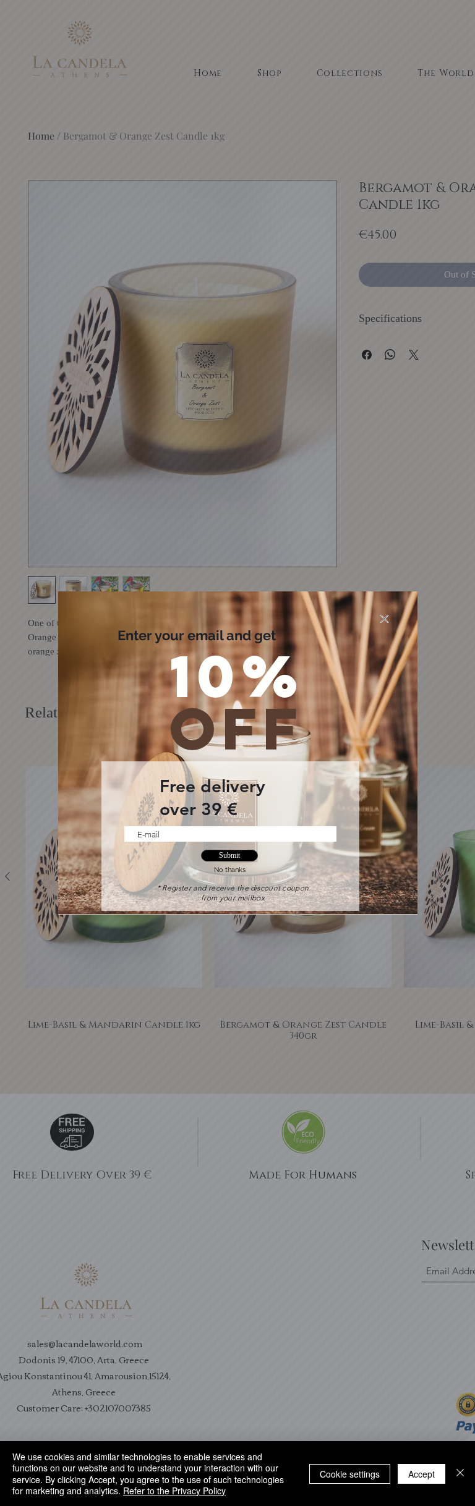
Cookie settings (350, 1474)
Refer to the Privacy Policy (174, 1490)
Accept (421, 1474)
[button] (384, 619)
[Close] (460, 1473)
